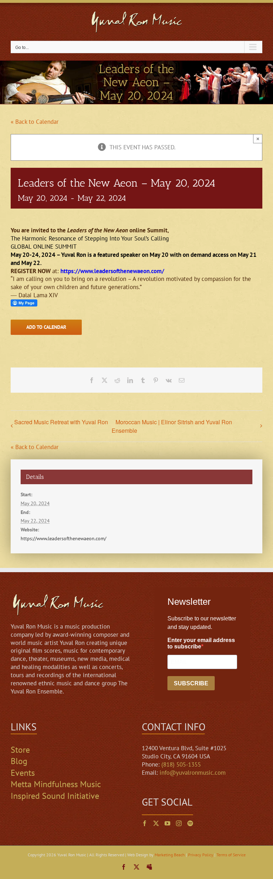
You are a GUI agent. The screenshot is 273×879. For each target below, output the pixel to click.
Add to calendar (46, 327)
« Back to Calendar (35, 122)
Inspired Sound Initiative (55, 795)
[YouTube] (167, 823)
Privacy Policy (200, 854)
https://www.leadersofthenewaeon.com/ (112, 271)
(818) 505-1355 (181, 764)
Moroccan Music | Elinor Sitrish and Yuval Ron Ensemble (172, 426)
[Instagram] (179, 823)
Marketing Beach (170, 854)
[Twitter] (156, 823)
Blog (19, 761)
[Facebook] (145, 823)
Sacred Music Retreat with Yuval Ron (61, 422)
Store (20, 749)
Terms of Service (231, 854)
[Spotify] (190, 823)
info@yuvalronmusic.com (193, 772)
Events (23, 772)
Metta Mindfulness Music (56, 784)
